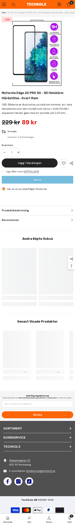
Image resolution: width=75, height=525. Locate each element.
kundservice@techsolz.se (40, 470)
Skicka (37, 415)
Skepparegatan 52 (19, 460)
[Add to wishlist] (63, 163)
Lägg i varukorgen (30, 163)
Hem (4, 12)
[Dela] (70, 163)
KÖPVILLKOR (31, 171)
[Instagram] (18, 481)
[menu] (4, 4)
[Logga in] (59, 4)
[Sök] (14, 4)
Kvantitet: (7, 145)
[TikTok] (29, 481)
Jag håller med (14, 171)
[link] (19, 298)
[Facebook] (7, 481)
